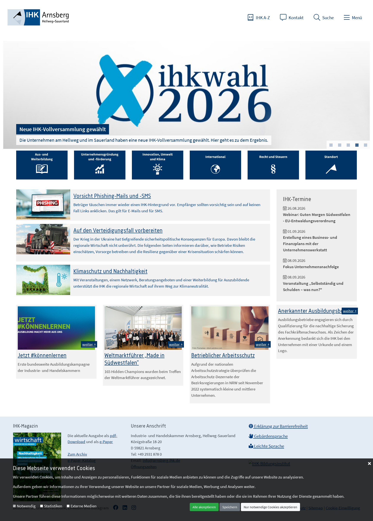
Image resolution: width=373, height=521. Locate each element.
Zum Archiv (77, 454)
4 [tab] (357, 145)
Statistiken (53, 505)
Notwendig (26, 505)
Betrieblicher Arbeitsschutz (223, 356)
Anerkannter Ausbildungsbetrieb (316, 311)
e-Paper (106, 441)
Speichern (229, 507)
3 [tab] (348, 145)
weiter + (89, 344)
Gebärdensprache (270, 436)
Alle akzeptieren (204, 507)
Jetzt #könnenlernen (42, 356)
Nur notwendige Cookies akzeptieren (270, 507)
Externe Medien (83, 505)
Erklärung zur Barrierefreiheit (280, 426)
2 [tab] (339, 145)
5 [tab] (365, 145)
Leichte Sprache (268, 446)
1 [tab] (331, 145)
